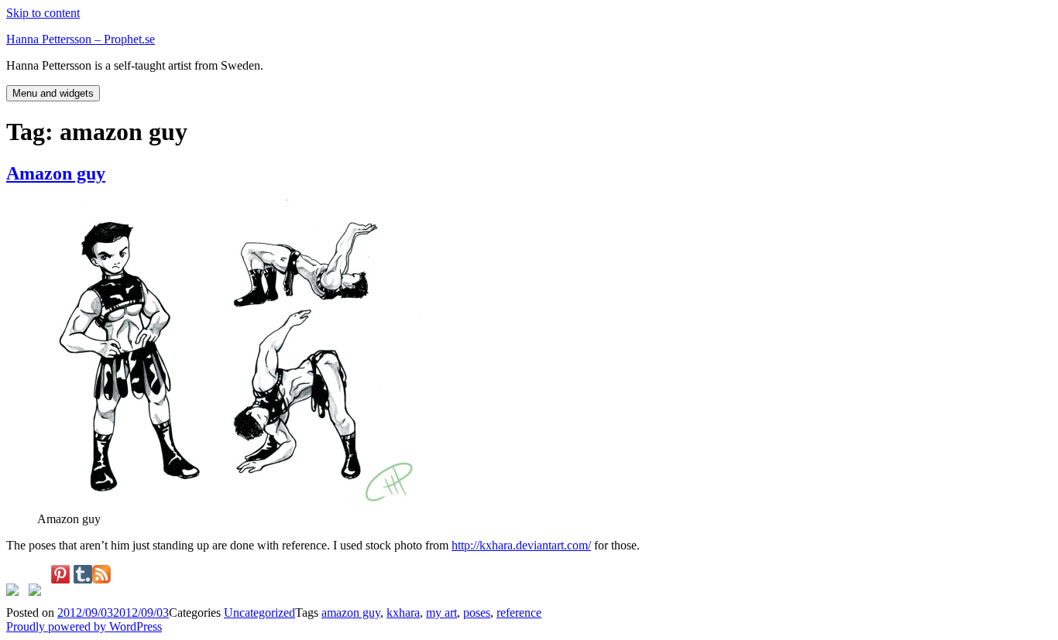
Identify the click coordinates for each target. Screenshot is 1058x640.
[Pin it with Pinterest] (60, 574)
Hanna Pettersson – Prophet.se (80, 39)
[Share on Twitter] (38, 593)
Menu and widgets (53, 93)
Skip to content (43, 12)
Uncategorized (259, 612)
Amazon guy (55, 173)
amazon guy (350, 612)
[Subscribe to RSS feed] (101, 574)
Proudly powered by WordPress (84, 626)
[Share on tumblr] (83, 574)
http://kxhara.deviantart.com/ (521, 545)
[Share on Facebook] (15, 593)
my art (441, 612)
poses (476, 612)
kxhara (403, 612)
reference (518, 612)
